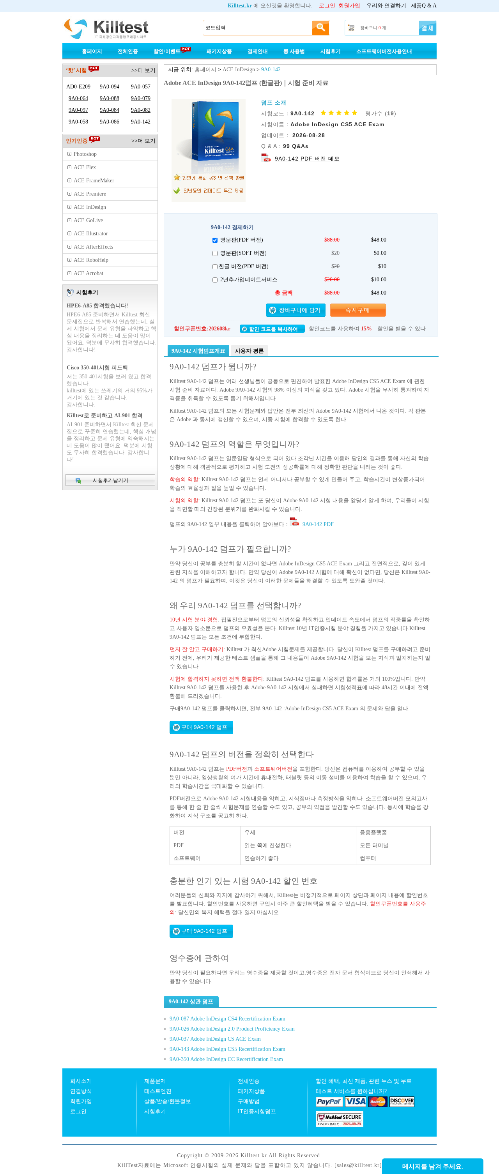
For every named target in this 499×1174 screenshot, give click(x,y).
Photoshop (85, 154)
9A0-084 (109, 110)
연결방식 (81, 1091)
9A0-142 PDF (317, 524)
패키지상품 (219, 51)
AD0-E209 (78, 87)
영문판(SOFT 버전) (243, 253)
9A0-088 (109, 98)
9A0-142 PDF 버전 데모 (307, 158)
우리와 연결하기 (386, 6)
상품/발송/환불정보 (167, 1101)
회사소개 (81, 1081)
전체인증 (128, 51)
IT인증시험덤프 (257, 1111)
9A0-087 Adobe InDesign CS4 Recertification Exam (227, 1019)
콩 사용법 (294, 51)
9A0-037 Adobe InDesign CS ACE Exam (215, 1039)
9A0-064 (78, 98)
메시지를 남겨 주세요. (432, 1166)
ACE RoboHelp (91, 260)
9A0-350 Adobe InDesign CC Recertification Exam (226, 1059)
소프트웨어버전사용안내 (384, 51)
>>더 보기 (143, 70)
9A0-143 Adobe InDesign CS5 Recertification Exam (227, 1049)
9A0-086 (109, 122)
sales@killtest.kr (358, 1165)
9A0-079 (140, 98)
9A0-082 (140, 110)
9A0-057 (140, 87)
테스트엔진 (158, 1091)
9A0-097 (78, 110)
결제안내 (258, 51)
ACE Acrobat (88, 273)
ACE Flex (85, 167)
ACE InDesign (239, 69)
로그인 (327, 6)
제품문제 (155, 1081)
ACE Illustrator (91, 234)
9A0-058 (78, 122)
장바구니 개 (373, 27)
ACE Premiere (90, 194)
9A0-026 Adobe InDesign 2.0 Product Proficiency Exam (232, 1029)
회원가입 (349, 6)
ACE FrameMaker (94, 181)
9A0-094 (109, 87)
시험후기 (330, 51)
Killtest (117, 28)
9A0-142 (271, 69)
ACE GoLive (88, 220)
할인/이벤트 (167, 51)
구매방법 (249, 1101)
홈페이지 (92, 51)
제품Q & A (424, 6)
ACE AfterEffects (93, 247)
